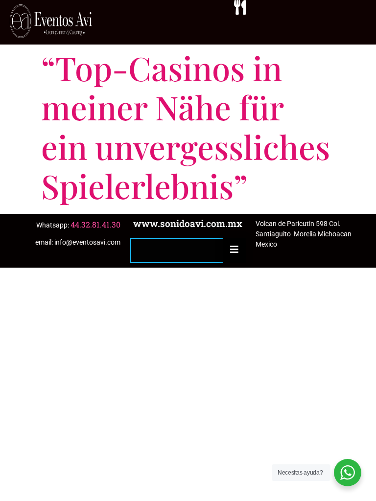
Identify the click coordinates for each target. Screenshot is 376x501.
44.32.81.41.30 (95, 224)
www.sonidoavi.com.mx (187, 223)
